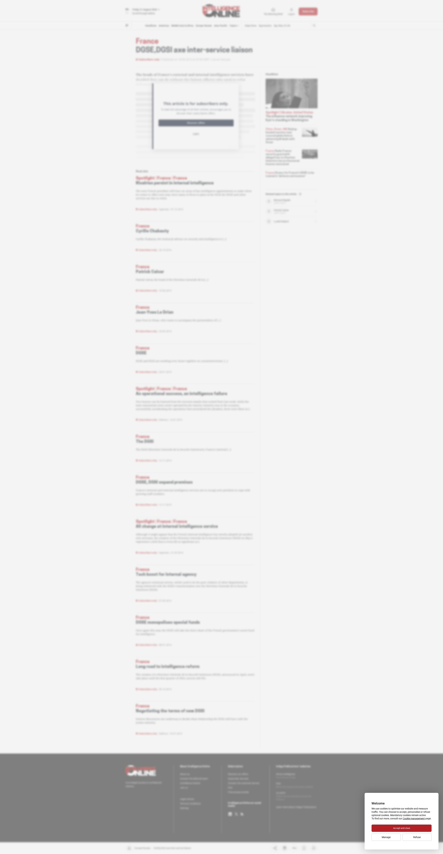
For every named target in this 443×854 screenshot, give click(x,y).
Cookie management (414, 818)
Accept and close (401, 828)
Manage (386, 837)
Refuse (417, 837)
